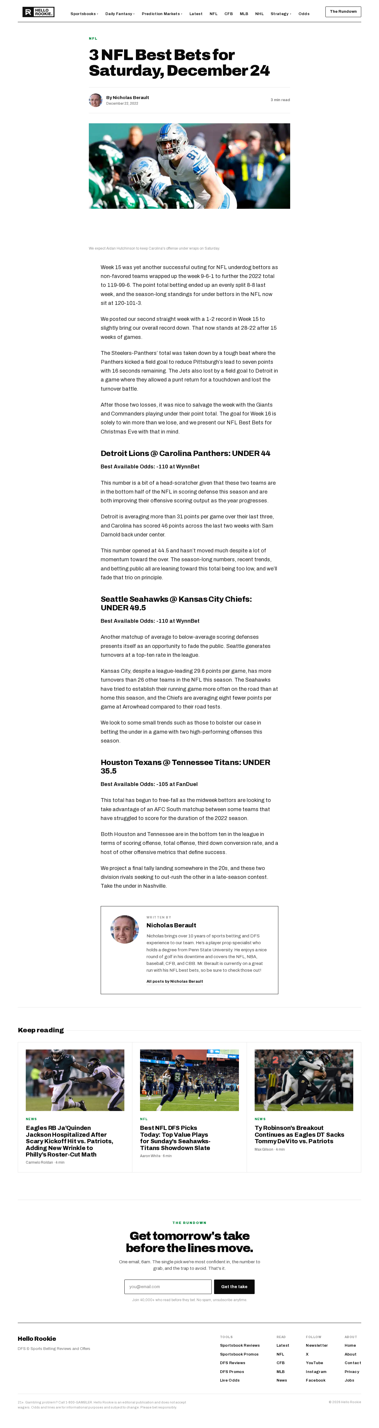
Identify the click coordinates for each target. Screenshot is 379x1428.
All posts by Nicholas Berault (175, 981)
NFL (93, 38)
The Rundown (343, 11)
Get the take (234, 1287)
